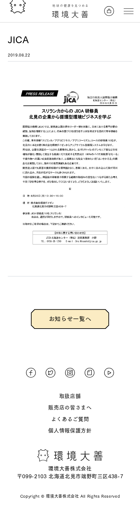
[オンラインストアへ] (109, 11)
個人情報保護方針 (69, 430)
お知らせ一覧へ (70, 319)
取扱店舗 (70, 396)
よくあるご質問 (70, 419)
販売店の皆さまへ (69, 407)
